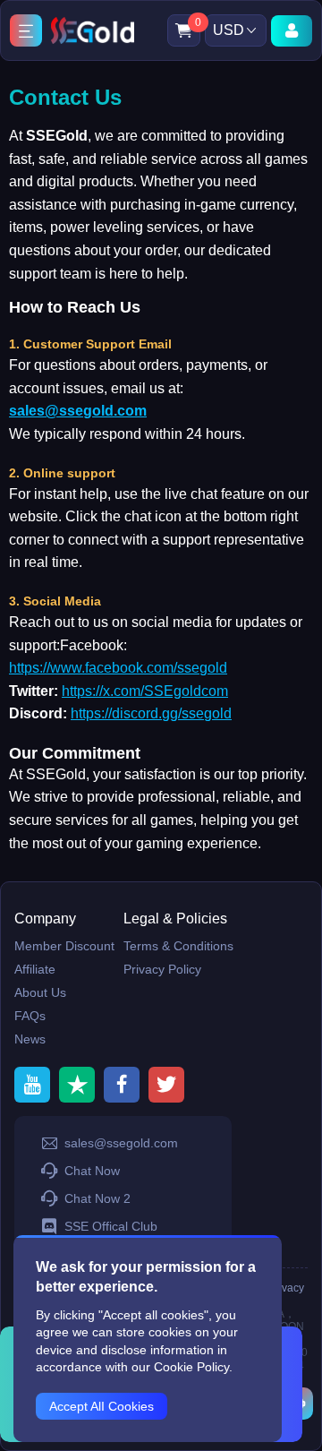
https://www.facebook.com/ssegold (118, 667)
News (30, 1039)
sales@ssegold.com (78, 410)
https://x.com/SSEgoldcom (145, 691)
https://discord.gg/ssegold (151, 713)
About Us (40, 992)
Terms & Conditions (178, 946)
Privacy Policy (162, 969)
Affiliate (34, 969)
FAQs (30, 1016)
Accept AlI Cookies (101, 1406)
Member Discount (64, 946)
